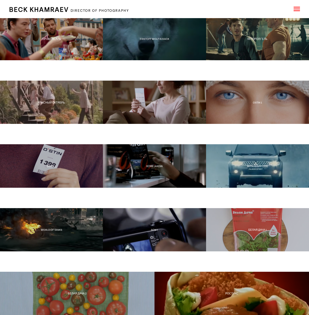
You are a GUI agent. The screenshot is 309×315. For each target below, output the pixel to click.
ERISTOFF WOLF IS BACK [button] (154, 38)
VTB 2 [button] (154, 102)
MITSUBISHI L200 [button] (257, 166)
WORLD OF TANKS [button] (51, 229)
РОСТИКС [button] (231, 293)
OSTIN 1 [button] (257, 102)
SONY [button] (154, 229)
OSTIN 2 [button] (51, 166)
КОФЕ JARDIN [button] (154, 166)
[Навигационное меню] (297, 9)
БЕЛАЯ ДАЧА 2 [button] (77, 293)
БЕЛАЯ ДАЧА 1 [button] (257, 229)
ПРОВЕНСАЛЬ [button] (51, 38)
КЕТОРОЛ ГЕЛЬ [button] (257, 38)
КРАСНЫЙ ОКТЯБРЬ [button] (51, 102)
